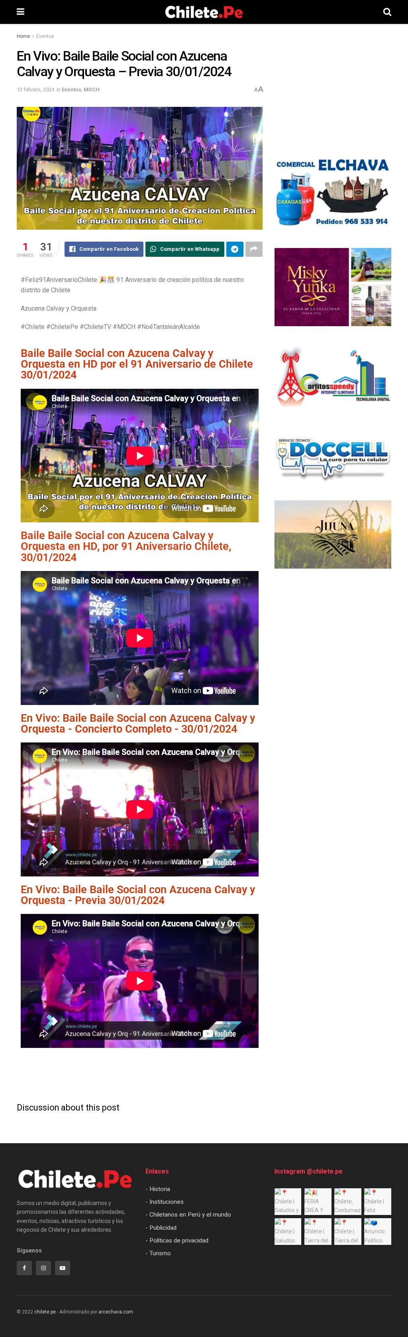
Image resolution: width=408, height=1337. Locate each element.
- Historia (157, 1189)
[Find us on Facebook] (24, 1268)
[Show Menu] (20, 12)
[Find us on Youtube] (62, 1268)
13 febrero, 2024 (35, 90)
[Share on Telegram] (234, 249)
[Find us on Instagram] (43, 1268)
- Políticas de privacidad (176, 1240)
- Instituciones (164, 1201)
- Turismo (158, 1253)
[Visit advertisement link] (333, 193)
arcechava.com (115, 1312)
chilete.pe (45, 1312)
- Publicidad (161, 1227)
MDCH (92, 90)
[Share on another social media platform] (254, 249)
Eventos (45, 36)
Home (23, 36)
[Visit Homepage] (204, 12)
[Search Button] (387, 12)
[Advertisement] (139, 1075)
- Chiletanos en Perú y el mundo (188, 1214)
